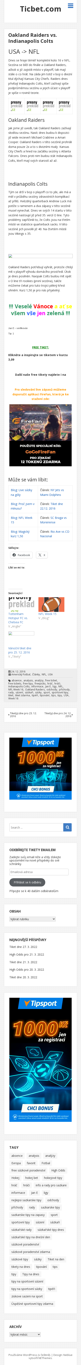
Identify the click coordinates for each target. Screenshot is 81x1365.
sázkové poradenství (25, 1244)
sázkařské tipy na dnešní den (30, 1237)
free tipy (28, 683)
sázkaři (29, 692)
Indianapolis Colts (18, 686)
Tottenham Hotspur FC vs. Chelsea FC (18, 618)
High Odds (58, 1170)
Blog (14, 490)
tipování (44, 695)
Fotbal (46, 1163)
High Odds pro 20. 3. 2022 (26, 969)
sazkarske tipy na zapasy (28, 1215)
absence (17, 680)
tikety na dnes (20, 1267)
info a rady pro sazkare (51, 1185)
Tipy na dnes (30, 1274)
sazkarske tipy (50, 1207)
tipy (60, 695)
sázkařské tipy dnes (51, 1230)
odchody (52, 689)
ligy (54, 686)
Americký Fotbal (20, 674)
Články (36, 674)
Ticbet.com (40, 9)
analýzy (39, 680)
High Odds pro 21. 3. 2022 (26, 954)
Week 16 (13, 698)
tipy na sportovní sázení (27, 1281)
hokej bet (31, 1178)
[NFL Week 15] (51, 604)
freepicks (40, 683)
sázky (38, 692)
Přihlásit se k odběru (27, 882)
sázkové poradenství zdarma (30, 1252)
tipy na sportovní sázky (26, 1289)
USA (50, 674)
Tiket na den (56, 1259)
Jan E (48, 686)
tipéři (35, 695)
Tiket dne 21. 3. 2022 (23, 962)
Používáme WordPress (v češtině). (30, 1355)
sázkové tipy (19, 1259)
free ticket (51, 680)
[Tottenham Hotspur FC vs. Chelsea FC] (21, 604)
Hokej (15, 1178)
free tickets (14, 683)
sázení (19, 692)
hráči (57, 683)
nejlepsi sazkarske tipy (26, 1200)
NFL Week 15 (47, 614)
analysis (28, 680)
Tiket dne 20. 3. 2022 (23, 977)
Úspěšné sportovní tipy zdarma (32, 1304)
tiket (10, 695)
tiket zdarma (22, 695)
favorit (31, 1163)
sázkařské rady (21, 1230)
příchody (64, 689)
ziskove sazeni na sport (27, 1296)
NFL (44, 674)
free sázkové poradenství (28, 1170)
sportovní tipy (60, 692)
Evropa (16, 1163)
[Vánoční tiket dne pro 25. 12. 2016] (21, 638)
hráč (50, 683)
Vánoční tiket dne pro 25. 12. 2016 (19, 650)
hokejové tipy (53, 1178)
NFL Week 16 (15, 689)
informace (37, 686)
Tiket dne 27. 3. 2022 (23, 947)
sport (46, 692)
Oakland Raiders (35, 689)
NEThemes (45, 1358)
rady (11, 692)
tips (53, 695)
